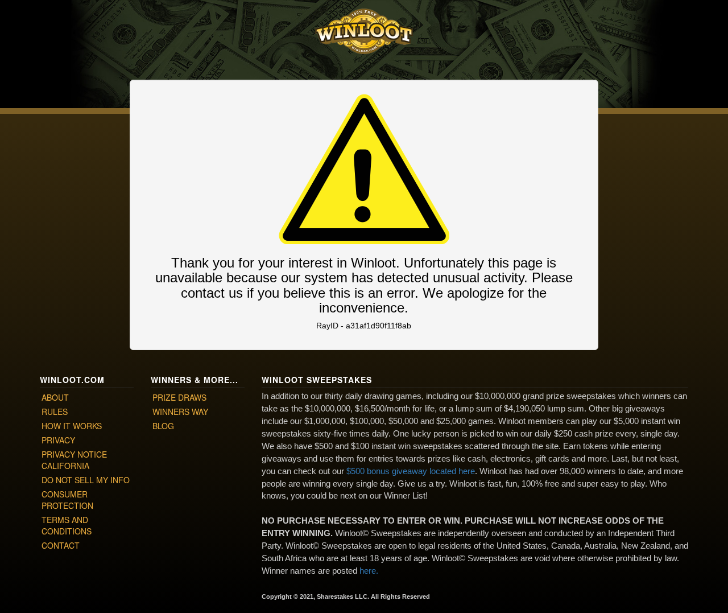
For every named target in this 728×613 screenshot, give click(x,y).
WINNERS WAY (180, 411)
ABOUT (55, 397)
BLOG (163, 425)
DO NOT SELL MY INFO (86, 480)
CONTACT (61, 545)
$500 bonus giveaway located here (410, 471)
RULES (55, 411)
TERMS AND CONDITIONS (67, 525)
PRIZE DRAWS (179, 397)
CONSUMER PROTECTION (67, 499)
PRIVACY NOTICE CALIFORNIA (74, 460)
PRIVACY (58, 440)
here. (368, 570)
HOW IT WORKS (72, 425)
